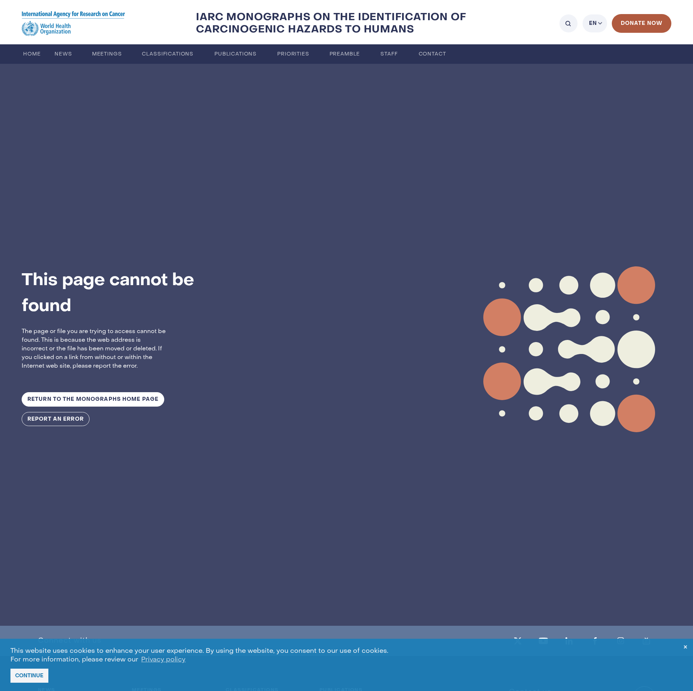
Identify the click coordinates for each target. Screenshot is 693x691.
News (63, 54)
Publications (235, 54)
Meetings (107, 54)
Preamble (345, 54)
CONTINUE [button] (29, 675)
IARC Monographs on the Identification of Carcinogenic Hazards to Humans (331, 23)
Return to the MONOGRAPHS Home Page (92, 399)
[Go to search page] (568, 23)
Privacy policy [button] (163, 660)
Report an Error (55, 419)
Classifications (167, 54)
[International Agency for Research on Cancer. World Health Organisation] (73, 23)
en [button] (593, 23)
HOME (31, 54)
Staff (388, 54)
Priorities (293, 54)
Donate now (641, 23)
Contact (432, 54)
